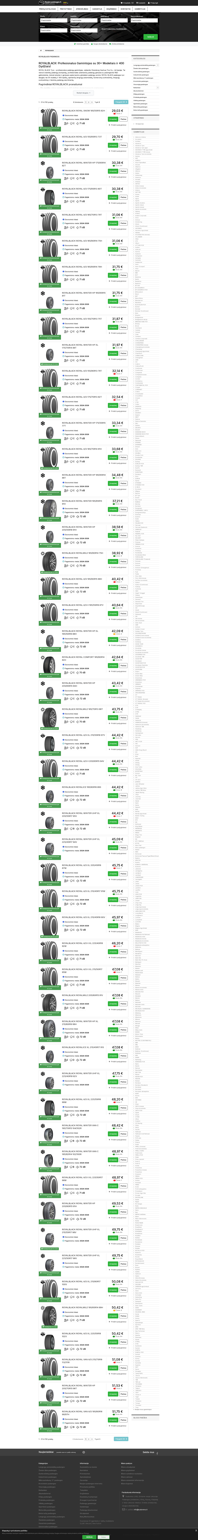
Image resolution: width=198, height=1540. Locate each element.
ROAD (137, 1221)
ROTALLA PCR (139, 1250)
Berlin (137, 279)
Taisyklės (84, 1490)
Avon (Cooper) (140, 266)
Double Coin (139, 455)
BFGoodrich (139, 292)
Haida (137, 718)
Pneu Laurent (139, 1159)
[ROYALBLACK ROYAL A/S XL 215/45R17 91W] (49, 900)
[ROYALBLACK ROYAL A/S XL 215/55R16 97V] (49, 744)
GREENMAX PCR (140, 680)
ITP (136, 777)
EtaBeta (137, 502)
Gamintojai (140, 9)
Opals (137, 1112)
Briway (137, 324)
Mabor (137, 924)
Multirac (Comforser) (142, 1051)
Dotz (136, 449)
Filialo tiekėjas (139, 540)
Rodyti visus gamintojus (143, 1409)
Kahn (137, 803)
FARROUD (138, 529)
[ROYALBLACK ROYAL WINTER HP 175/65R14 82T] (49, 172)
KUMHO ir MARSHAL (141, 864)
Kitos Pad (138, 845)
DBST (137, 417)
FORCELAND (139, 557)
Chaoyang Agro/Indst (142, 351)
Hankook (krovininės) (142, 724)
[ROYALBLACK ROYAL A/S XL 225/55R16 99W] (49, 1108)
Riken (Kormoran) (140, 1218)
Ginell (137, 610)
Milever (137, 1019)
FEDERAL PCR (139, 534)
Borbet (137, 307)
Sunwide (138, 1363)
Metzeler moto (139, 1004)
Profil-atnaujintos (140, 1189)
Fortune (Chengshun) (142, 567)
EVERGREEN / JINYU (141, 510)
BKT (136, 296)
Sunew (137, 1348)
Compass (138, 377)
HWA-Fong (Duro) (141, 750)
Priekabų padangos (140, 97)
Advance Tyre (139, 145)
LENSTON (138, 898)
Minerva (137, 1021)
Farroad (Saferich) (141, 527)
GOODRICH (138, 646)
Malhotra (138, 947)
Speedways (139, 1322)
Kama (137, 805)
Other (137, 1119)
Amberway (138, 175)
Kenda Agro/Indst (140, 813)
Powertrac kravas (141, 1170)
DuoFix (137, 468)
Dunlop (137, 461)
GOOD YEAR (139, 644)
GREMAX (138, 684)
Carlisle (137, 330)
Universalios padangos (48, 1527)
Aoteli (137, 196)
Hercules (138, 735)
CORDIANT (138, 389)
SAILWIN (138, 1284)
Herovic (137, 737)
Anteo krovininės (140, 188)
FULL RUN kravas (140, 578)
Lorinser (138, 917)
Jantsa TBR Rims (140, 790)
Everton (137, 517)
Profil (137, 1187)
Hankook (138, 720)
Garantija (97, 9)
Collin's (137, 364)
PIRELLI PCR (139, 1155)
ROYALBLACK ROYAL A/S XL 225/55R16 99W (81, 1100)
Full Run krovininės (141, 580)
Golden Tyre (139, 631)
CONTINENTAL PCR (141, 385)
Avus (136, 268)
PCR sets (138, 1138)
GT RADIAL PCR (140, 703)
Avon (136, 264)
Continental (139, 383)
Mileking (138, 1013)
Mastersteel (139, 972)
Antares (137, 181)
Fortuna (137, 563)
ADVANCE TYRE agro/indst (143, 150)
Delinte (137, 425)
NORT (137, 1093)
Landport (138, 873)
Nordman (138, 1087)
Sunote (137, 1361)
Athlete (137, 232)
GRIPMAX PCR (139, 690)
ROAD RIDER (139, 1223)
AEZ (136, 158)
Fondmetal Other (140, 555)
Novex (137, 1095)
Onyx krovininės (140, 1108)
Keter (137, 818)
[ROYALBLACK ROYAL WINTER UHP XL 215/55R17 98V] (49, 1238)
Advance (138, 143)
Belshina (138, 277)
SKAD (137, 1307)
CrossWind (138, 396)
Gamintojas (139, 597)
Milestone (138, 1017)
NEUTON (138, 1072)
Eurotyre (138, 506)
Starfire (137, 1335)
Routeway (138, 1255)
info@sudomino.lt (140, 1510)
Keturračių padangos (140, 110)
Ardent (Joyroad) (140, 215)
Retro (137, 1210)
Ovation (137, 1121)
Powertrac (138, 1168)
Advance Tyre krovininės (143, 154)
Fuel (136, 572)
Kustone (138, 866)
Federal (137, 531)
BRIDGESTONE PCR (141, 321)
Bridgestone (139, 317)
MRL (136, 1045)
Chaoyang (138, 349)
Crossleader (139, 394)
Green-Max (139, 676)
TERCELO (138, 1390)
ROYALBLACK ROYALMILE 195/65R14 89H (82, 1307)
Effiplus (137, 491)
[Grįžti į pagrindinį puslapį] (41, 50)
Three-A (138, 1394)
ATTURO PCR (139, 245)
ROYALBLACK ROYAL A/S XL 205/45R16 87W (81, 866)
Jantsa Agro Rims (141, 788)
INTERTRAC (139, 771)
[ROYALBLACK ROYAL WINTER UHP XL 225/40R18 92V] (49, 1082)
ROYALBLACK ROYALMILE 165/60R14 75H (82, 553)
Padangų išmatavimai (88, 1510)
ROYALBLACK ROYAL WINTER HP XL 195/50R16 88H (80, 632)
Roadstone (138, 1233)
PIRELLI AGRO (139, 1151)
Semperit (138, 1301)
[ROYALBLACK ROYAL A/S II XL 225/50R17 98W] (49, 1186)
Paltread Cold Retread (142, 1134)
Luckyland (138, 919)
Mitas (137, 1028)
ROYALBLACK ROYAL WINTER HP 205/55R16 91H (78, 528)
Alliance (137, 167)
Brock (137, 326)
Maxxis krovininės (141, 987)
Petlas (137, 1140)
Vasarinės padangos (47, 1523)
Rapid (137, 1201)
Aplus (137, 198)
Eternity (137, 504)
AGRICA (137, 160)
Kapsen (137, 807)
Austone (138, 254)
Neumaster (138, 1070)
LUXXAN (138, 922)
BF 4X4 (137, 285)
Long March (139, 913)
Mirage (137, 1025)
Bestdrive (138, 281)
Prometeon (138, 1191)
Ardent (137, 213)
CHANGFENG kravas (141, 345)
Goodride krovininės (141, 652)
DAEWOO (138, 406)
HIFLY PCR (138, 741)
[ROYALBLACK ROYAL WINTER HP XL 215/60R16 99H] (49, 1030)
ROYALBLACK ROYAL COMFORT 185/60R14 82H (83, 658)
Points (137, 1165)
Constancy (138, 381)
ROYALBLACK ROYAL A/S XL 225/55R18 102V (81, 1335)
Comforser (138, 368)
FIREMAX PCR (139, 544)
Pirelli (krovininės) (141, 1148)
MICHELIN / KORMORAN (142, 1009)
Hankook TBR (139, 726)
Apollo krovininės (140, 209)
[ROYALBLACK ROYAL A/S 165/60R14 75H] (49, 250)
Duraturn (138, 474)
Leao (136, 892)
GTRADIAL (138, 709)
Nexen (137, 1074)
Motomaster (139, 1036)
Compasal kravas (141, 374)
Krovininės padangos (140, 81)
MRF (136, 1042)
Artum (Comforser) (141, 226)
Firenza (137, 546)
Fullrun (137, 582)
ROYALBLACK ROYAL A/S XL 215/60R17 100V (81, 1283)
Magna (137, 926)
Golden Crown (140, 629)
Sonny (137, 1318)
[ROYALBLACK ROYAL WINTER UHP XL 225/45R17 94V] (49, 848)
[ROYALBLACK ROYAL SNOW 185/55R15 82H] (49, 120)
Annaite (137, 179)
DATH (137, 411)
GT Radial (138, 697)
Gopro (137, 671)
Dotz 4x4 (138, 451)
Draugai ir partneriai (88, 1500)
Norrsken (138, 1089)
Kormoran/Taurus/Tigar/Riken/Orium (147, 856)
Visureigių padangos (140, 84)
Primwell (138, 1182)
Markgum (138, 962)
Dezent (137, 430)
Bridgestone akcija (141, 319)
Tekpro (137, 1388)
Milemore (138, 1015)
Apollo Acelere (140, 203)
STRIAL (137, 1341)
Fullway (137, 586)
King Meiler (138, 826)
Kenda (137, 811)
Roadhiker (138, 1227)
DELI (136, 423)
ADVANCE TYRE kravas (142, 152)
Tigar (137, 1397)
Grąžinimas (111, 9)
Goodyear (138, 661)
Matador (138, 975)
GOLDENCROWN (140, 633)
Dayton (137, 415)
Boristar (137, 309)
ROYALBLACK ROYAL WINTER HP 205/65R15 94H (78, 684)
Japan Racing (139, 792)
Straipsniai (139, 118)
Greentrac (138, 682)
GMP (136, 625)
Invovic (137, 773)
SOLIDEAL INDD (140, 1312)
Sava (136, 1291)
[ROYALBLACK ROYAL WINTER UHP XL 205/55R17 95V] (49, 822)
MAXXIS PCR (139, 992)
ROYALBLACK (139, 1261)
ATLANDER (138, 237)
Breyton (137, 315)
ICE (136, 752)
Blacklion (138, 302)
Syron (137, 1369)
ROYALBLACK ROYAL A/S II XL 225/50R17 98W (82, 1179)
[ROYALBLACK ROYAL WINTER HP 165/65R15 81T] (49, 302)
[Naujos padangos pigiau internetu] (50, 2)
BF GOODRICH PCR (141, 290)
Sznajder (138, 1371)
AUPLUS (137, 249)
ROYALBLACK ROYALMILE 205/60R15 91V (82, 995)
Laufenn (138, 888)
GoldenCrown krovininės (143, 637)
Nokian (137, 1081)
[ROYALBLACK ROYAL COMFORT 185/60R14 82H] (49, 666)
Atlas (136, 239)
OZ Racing (138, 1123)
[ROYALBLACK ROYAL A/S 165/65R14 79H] (49, 276)
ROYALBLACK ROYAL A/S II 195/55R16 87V (82, 605)
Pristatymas (66, 9)
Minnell (137, 1023)
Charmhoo (138, 353)
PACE (137, 1127)
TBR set (137, 1382)
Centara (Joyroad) (141, 338)
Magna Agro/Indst (141, 928)
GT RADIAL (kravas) (141, 699)
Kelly (136, 809)
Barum (137, 271)
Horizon (137, 746)
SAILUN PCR (139, 1282)
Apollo (137, 201)
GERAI (89, 1537)
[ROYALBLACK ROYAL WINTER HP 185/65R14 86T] (49, 484)
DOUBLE (137, 453)
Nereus (137, 1068)
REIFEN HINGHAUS (141, 1208)
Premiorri (138, 1174)
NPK (136, 1098)
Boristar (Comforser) (141, 311)
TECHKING (138, 1384)
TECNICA (138, 1386)
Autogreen (138, 256)
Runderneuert (139, 1263)
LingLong (138, 905)
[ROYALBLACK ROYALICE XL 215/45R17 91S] (49, 1056)
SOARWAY (138, 1310)
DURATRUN (138, 472)
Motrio (137, 1038)
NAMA (137, 1057)
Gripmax (138, 688)
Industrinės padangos (141, 75)
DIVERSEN (138, 444)
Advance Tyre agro (141, 148)
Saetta (137, 1271)
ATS (136, 241)
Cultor (137, 404)
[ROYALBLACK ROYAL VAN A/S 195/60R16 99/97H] (49, 1421)
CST (136, 400)
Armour (137, 220)
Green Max (138, 673)
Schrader (138, 1295)
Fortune (137, 565)
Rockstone (138, 1242)
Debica (137, 419)
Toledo (137, 1399)
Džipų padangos (138, 94)
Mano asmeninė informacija (132, 1480)
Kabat (137, 801)
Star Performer (140, 1331)
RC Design (138, 1204)
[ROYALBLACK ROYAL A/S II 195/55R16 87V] (49, 614)
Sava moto (138, 1293)
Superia (137, 1365)
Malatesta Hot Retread (142, 934)
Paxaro (137, 1136)
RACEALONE (139, 1197)
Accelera (138, 139)
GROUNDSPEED (140, 693)
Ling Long (138, 902)
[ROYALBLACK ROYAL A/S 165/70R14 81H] (49, 458)
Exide (137, 519)
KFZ (136, 820)
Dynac (137, 480)
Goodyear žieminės (141, 665)
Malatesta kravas (140, 938)
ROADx (137, 1238)
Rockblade (138, 1240)
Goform (137, 627)
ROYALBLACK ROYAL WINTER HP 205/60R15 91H (78, 1205)
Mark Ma (138, 958)
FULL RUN (138, 576)
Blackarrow (139, 300)
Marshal (137, 964)
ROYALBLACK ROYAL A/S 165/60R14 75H (82, 241)
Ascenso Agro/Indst (141, 230)
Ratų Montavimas (87, 1517)
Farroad (137, 525)
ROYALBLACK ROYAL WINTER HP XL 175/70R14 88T (80, 346)
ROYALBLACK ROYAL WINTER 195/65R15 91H (82, 502)
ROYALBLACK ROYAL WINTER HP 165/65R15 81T (83, 294)
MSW (137, 1047)
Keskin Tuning (139, 815)
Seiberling (138, 1297)
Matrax (137, 977)
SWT (136, 1367)
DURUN (137, 478)
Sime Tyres (138, 1305)
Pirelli (137, 1144)
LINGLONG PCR (140, 911)
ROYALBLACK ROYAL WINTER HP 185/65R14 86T (84, 476)
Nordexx (138, 1083)
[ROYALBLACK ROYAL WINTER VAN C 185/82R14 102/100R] (49, 1160)
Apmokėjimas (82, 9)
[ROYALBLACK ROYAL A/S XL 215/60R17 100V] (49, 1291)
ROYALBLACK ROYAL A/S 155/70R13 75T (82, 319)
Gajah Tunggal (140, 593)
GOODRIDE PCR (140, 654)
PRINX (137, 1184)
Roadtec (138, 1235)
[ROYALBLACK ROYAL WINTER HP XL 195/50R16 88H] (49, 640)
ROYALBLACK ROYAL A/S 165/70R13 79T (82, 215)
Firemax (137, 542)
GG (136, 608)
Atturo (137, 243)
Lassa (137, 883)
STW (136, 1344)
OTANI (137, 1117)
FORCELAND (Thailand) (142, 559)
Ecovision (138, 489)
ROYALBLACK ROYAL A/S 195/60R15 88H (82, 579)
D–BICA (137, 487)
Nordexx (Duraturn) (141, 1085)
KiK (136, 822)
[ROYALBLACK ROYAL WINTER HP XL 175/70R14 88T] (49, 354)
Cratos (137, 391)
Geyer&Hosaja (140, 606)
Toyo (136, 1407)
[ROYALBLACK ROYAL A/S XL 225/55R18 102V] (49, 1343)
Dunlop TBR (139, 466)
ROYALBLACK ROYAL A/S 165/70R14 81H (82, 449)
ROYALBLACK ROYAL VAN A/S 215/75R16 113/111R (82, 1361)
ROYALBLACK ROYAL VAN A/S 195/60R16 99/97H (82, 1413)
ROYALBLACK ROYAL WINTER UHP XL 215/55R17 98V (81, 1231)
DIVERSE (138, 442)
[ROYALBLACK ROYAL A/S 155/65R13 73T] (49, 146)
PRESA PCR (139, 1178)
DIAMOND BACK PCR (142, 434)
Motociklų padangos (140, 107)
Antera (137, 190)
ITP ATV (137, 779)
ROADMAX (138, 1231)
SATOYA (138, 1288)
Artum (137, 224)
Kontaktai (125, 9)
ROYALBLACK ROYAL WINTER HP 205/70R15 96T (78, 1387)
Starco (137, 1333)
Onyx (137, 1104)
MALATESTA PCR (140, 943)
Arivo (137, 217)
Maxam (137, 981)
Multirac (137, 1049)
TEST (137, 1392)
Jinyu (137, 794)
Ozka (137, 1125)
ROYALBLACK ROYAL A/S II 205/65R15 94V (83, 761)
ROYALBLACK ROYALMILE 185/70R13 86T (82, 709)
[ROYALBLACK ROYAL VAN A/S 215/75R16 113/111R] (49, 1369)
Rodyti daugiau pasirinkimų (114, 29)
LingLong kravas (140, 907)
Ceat (136, 334)
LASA (137, 881)
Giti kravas (138, 618)
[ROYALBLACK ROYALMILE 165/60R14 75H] (49, 562)
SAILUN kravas (140, 1278)
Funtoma (138, 589)
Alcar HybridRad (140, 162)
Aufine (137, 247)
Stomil (137, 1339)
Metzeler (138, 1002)
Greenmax (138, 678)
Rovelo (137, 1257)
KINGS (137, 832)
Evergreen (138, 508)
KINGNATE (138, 830)
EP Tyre (137, 495)
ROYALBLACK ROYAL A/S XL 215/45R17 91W (83, 891)
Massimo (138, 966)
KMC (136, 852)
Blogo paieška (140, 1418)
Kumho (137, 862)
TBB (136, 1380)
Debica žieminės (140, 421)
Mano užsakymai (128, 1467)
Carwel (137, 332)
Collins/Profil (139, 366)
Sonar (137, 1314)
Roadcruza (138, 1225)
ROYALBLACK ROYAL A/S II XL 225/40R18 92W (82, 944)
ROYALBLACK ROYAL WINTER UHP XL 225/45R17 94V (81, 840)
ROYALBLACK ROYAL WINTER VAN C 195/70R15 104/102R (80, 1127)
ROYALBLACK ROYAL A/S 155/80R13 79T (82, 371)
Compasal (138, 372)
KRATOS (138, 860)
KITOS (137, 843)
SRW (136, 1327)
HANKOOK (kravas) (141, 722)
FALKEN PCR (139, 523)
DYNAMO (138, 483)
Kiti (136, 839)
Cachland (138, 328)
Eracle (137, 497)
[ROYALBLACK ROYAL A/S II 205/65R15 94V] (49, 770)
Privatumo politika (87, 1487)
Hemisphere (139, 733)
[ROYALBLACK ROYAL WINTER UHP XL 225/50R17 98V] (49, 1264)
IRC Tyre (138, 775)
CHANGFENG (139, 343)
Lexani (137, 900)
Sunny (137, 1358)
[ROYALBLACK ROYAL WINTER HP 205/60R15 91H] (49, 1212)
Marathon (138, 953)
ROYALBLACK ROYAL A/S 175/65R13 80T (82, 189)
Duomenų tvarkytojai (88, 1497)
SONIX (137, 1316)
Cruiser (137, 398)
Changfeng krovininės (142, 347)
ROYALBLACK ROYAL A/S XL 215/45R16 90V (83, 917)
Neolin (137, 1066)
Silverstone (138, 1303)
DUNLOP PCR (139, 463)
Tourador (138, 1405)
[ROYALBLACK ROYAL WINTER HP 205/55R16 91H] (49, 536)
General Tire (139, 601)
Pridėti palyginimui (118, 125)
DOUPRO (138, 459)
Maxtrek (137, 983)
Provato (137, 1195)
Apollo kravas (139, 207)
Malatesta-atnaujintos (142, 945)
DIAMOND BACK (140, 432)
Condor (137, 379)
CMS (136, 360)
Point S (137, 1161)
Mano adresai (126, 1477)
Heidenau (138, 731)
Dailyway (138, 408)
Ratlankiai (136, 87)
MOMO (137, 1032)
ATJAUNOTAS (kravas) (142, 234)
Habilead (138, 716)
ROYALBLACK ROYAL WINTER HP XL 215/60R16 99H (80, 1022)
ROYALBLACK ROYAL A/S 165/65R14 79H (82, 267)
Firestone (138, 548)
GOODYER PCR (140, 667)
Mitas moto (138, 1030)
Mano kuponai (127, 1484)
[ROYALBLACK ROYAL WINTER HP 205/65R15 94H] (49, 692)
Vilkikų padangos (139, 100)
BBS (136, 273)
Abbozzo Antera (140, 137)
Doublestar (138, 457)
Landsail (138, 875)
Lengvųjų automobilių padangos (144, 65)
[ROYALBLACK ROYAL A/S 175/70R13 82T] (49, 406)
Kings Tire (138, 835)
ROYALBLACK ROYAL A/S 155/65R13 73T (82, 137)
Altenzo (137, 171)
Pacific (137, 1129)
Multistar (138, 1053)
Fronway (138, 570)
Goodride (138, 648)
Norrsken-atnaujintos (142, 1091)
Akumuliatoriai (138, 91)
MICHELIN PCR (139, 1011)
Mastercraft (139, 970)
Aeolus (137, 156)
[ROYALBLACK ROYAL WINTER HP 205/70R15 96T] (49, 1395)
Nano (137, 1064)
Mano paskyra (126, 1463)
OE (136, 1102)
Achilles (137, 141)
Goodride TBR (139, 657)
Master (137, 968)
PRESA (137, 1176)
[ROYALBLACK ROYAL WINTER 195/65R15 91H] (49, 510)
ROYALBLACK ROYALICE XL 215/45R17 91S (83, 1047)
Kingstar (138, 837)
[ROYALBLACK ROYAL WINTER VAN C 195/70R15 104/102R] (49, 1134)
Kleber (137, 849)
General (137, 599)
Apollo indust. (139, 205)
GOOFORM (138, 669)
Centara (138, 336)
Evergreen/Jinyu (140, 512)
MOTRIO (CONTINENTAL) (143, 1040)
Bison (137, 294)
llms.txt (88, 1523)
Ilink (136, 756)
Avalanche (138, 262)
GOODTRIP (138, 659)
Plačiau (103, 1537)
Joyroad (138, 799)
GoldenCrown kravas (142, 635)
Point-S (137, 1163)
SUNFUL (137, 1350)
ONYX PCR (138, 1110)
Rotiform (138, 1252)
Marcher (138, 955)
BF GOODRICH (139, 288)
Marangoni (138, 951)
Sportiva (138, 1324)
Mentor (137, 998)
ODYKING (138, 1100)
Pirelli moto (138, 1153)
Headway (138, 729)
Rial (136, 1212)
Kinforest (138, 824)
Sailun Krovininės (140, 1280)
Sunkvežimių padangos (141, 71)
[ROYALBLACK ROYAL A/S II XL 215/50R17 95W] (49, 978)
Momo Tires (139, 1034)
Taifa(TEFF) (139, 1373)
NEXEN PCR (139, 1076)
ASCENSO (138, 228)
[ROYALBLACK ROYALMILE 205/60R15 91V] (49, 1004)
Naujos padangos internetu (91, 1484)
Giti (136, 616)
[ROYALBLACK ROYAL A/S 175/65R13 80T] (49, 198)
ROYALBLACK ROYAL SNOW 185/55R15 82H (83, 110)
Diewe (137, 438)
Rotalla (137, 1248)
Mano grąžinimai (128, 1470)
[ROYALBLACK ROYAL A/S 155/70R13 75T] (49, 328)
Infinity (137, 763)
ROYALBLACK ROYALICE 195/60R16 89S (81, 787)
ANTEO (137, 184)
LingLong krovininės (141, 909)
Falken (137, 521)
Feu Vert (138, 536)
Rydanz (137, 1269)
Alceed (137, 165)
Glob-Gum (138, 623)
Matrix (137, 979)
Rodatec (138, 1244)
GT (136, 695)
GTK (136, 705)
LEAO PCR (138, 894)
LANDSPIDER (139, 877)
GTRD (137, 712)
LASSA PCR (139, 886)
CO (136, 362)
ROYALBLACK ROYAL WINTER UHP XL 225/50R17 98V (81, 1257)
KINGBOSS (138, 828)
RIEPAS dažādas (140, 1214)
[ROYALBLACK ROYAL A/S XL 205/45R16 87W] (49, 874)
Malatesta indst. (140, 936)
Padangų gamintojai (88, 1503)
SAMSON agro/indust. (142, 1286)
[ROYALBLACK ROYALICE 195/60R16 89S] (49, 796)
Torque (137, 1403)
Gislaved (138, 614)
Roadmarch (139, 1229)
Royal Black (139, 1259)
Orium (137, 1115)
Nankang (138, 1059)
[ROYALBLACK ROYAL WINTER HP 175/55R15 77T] (49, 432)
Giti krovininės (139, 620)
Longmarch (139, 915)
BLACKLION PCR (140, 304)
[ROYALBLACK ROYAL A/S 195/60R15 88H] (49, 588)
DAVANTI (138, 413)
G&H (136, 591)
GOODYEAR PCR (140, 663)
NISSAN (137, 1078)
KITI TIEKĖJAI (139, 841)
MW (136, 1055)
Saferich (138, 1274)
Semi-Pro (138, 1299)
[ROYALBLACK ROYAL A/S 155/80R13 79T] (49, 380)
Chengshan (139, 357)
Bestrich (138, 283)
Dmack (137, 447)
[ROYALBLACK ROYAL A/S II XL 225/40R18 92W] (49, 952)
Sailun (137, 1276)
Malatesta (138, 932)
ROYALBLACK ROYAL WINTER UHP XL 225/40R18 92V (81, 1074)
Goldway (138, 642)
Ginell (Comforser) (141, 612)
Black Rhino (139, 298)
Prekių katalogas (47, 9)
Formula (137, 561)
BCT (136, 275)
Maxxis (137, 985)
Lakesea (138, 869)
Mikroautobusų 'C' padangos (143, 78)
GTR (136, 707)
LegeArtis (138, 896)
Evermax (138, 514)
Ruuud (137, 1267)
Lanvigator (138, 879)
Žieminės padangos (47, 1520)
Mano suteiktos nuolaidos (131, 1474)
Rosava (137, 1246)
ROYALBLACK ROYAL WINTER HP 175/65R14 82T (84, 164)
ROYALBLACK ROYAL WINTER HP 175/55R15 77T (83, 424)
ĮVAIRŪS (137, 782)
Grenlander (139, 686)
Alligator (138, 169)
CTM (136, 402)
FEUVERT (138, 538)
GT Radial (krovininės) (142, 701)
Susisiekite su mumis (88, 1467)
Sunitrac (138, 1356)
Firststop (138, 550)
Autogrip (138, 258)
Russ (136, 1265)
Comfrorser (139, 370)
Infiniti (137, 760)
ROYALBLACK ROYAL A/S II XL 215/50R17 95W (82, 970)
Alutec (137, 173)
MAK (136, 930)
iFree (136, 754)
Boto (136, 313)
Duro (136, 476)
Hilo (136, 743)
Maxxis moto (139, 989)
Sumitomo (138, 1346)
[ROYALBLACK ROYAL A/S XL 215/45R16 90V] (49, 926)
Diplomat (138, 440)
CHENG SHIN (139, 355)
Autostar (138, 260)
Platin (137, 1157)
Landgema (138, 871)
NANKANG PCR (140, 1061)
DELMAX (138, 427)
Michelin (138, 1006)
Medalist (138, 996)
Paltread (138, 1132)
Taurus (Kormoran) (141, 1378)
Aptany (137, 211)
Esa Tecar (138, 500)
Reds (136, 1206)
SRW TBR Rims (140, 1329)
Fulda (137, 574)
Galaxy (137, 595)
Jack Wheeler (139, 784)
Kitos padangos (140, 847)
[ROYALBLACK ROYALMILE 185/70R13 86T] (49, 718)
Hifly (136, 739)
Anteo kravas (139, 186)
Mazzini (137, 994)
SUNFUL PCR (139, 1352)
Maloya (137, 949)
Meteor (137, 1000)
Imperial (137, 758)
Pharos (137, 1142)
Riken (137, 1216)
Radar (137, 1199)
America (138, 177)
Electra (137, 493)
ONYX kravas (139, 1106)
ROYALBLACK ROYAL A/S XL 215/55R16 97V (83, 735)
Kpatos (137, 858)
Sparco (137, 1320)
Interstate (138, 769)
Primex (137, 1180)
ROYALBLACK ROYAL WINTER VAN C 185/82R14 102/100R (80, 1152)
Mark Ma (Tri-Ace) (141, 960)
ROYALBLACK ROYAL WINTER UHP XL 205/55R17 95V (81, 814)
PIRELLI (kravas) (140, 1146)
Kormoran (138, 854)
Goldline (138, 640)
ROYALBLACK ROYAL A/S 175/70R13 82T (82, 397)
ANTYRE (138, 192)
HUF (136, 748)
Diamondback (139, 436)
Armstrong (138, 222)
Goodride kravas (140, 650)
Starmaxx (138, 1337)
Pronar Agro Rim (140, 1193)
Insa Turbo (138, 767)
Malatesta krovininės (142, 941)
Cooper (137, 387)
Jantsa (137, 786)
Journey (138, 796)
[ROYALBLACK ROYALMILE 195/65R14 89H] (49, 1316)
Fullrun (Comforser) (141, 584)
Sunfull (137, 1354)
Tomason (138, 1401)
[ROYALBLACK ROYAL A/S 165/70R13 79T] (49, 224)
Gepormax (138, 603)
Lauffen (137, 890)
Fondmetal (138, 553)
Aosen (137, 194)
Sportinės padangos (140, 103)
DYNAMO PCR (139, 485)
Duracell (138, 470)
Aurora (137, 251)
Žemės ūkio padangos (141, 68)
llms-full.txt (97, 1523)
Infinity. (137, 765)
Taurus (137, 1375)
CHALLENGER (139, 340)
